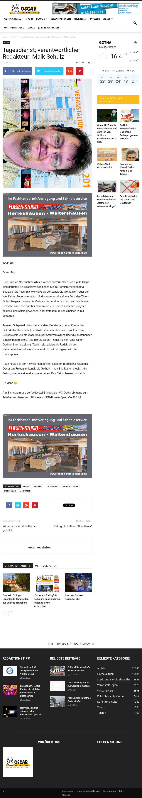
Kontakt (66, 794)
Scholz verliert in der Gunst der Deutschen (128, 199)
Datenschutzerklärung (88, 790)
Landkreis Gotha (70, 486)
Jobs (121, 790)
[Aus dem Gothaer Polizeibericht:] (78, 582)
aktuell (26, 486)
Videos (106, 18)
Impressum (67, 790)
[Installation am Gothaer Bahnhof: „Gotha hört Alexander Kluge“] (107, 186)
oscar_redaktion (39, 547)
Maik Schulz (10, 490)
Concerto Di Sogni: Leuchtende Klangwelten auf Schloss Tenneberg (15, 599)
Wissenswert (105, 690)
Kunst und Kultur (108, 701)
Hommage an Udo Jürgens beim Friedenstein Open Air (30, 711)
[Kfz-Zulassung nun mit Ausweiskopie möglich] (57, 686)
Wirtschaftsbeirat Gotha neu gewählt (20, 528)
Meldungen (25, 490)
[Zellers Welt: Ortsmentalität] (107, 154)
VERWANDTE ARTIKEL (18, 565)
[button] (135, 23)
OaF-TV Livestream (14, 27)
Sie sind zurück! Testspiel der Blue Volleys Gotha (29, 670)
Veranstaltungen (61, 18)
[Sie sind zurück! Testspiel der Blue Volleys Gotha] (10, 671)
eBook (31, 27)
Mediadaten (109, 790)
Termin (101, 712)
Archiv (6, 42)
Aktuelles (38, 486)
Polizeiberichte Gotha (110, 696)
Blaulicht (41, 18)
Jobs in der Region (48, 27)
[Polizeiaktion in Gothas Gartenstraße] (57, 701)
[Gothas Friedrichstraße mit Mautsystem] (57, 671)
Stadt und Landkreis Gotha (113, 679)
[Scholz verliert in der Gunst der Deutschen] (130, 186)
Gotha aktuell (12, 18)
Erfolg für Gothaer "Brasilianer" (73, 526)
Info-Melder (52, 486)
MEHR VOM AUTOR (46, 565)
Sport (29, 18)
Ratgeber (94, 18)
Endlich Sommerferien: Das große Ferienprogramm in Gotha (129, 132)
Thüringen (80, 18)
